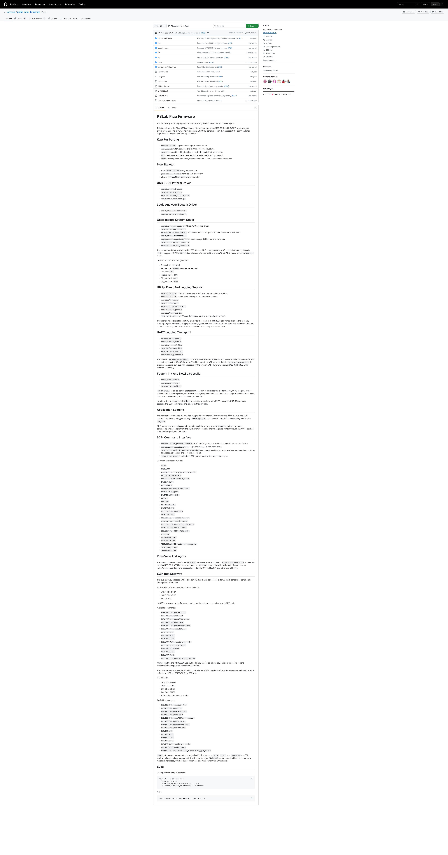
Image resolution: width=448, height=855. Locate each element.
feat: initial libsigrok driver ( (207, 67)
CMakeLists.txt (164, 86)
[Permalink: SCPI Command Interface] (155, 437)
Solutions (26, 4)
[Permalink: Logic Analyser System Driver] (155, 204)
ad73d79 (232, 33)
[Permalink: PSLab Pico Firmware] (155, 116)
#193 (220, 67)
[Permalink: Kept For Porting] (155, 139)
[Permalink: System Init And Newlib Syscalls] (155, 373)
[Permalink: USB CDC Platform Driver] (155, 182)
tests (160, 62)
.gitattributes (163, 72)
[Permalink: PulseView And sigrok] (155, 556)
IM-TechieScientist (165, 33)
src (159, 57)
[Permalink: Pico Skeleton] (155, 164)
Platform (14, 4)
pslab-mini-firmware (28, 12)
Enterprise (70, 4)
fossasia (11, 12)
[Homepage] (5, 4)
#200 (234, 96)
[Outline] (255, 107)
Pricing (82, 4)
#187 (230, 43)
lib (159, 53)
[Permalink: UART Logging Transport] (155, 332)
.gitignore (161, 77)
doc (159, 43)
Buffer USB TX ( (203, 62)
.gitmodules (162, 81)
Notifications (410, 12)
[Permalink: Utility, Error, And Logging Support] (155, 287)
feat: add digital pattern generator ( (187, 33)
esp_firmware (163, 48)
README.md (163, 96)
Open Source (55, 4)
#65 (220, 77)
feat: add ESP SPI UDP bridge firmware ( (212, 43)
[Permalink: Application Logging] (155, 409)
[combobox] (230, 26)
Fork (424, 12)
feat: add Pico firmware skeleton (209, 100)
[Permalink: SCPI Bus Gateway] (155, 573)
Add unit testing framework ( (208, 77)
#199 (203, 33)
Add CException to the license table (210, 91)
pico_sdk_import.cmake (167, 100)
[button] (252, 778)
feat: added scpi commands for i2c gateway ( (214, 96)
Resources (40, 4)
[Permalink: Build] (155, 766)
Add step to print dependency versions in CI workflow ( (218, 38)
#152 (211, 62)
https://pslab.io (269, 32)
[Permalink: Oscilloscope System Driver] (155, 219)
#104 (241, 38)
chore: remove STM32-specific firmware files (214, 53)
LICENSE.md (163, 91)
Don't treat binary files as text (208, 72)
